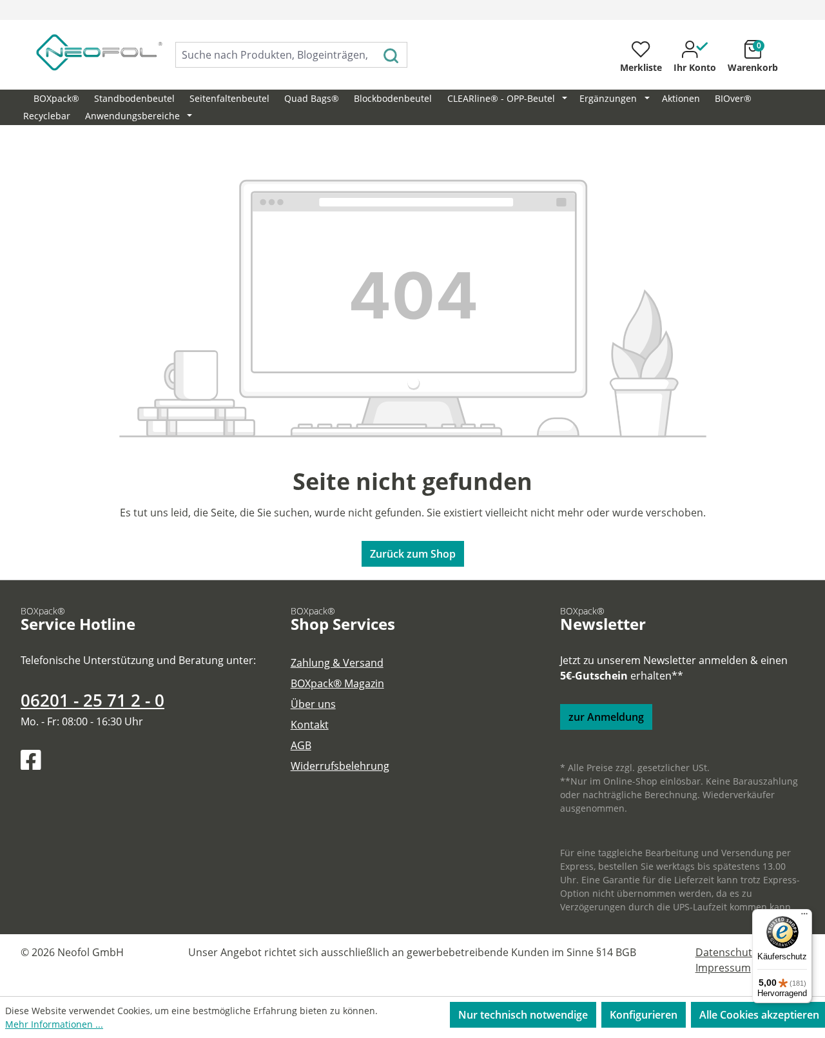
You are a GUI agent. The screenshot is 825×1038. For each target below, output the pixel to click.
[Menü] (804, 917)
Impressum (723, 968)
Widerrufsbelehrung (340, 766)
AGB (301, 745)
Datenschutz (726, 952)
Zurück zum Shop (413, 554)
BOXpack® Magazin (337, 683)
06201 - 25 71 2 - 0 (92, 700)
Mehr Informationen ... (54, 1024)
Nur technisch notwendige (523, 1015)
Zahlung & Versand (337, 663)
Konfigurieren (643, 1015)
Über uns (313, 704)
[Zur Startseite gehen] (85, 52)
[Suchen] (391, 55)
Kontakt (310, 725)
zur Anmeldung (606, 717)
